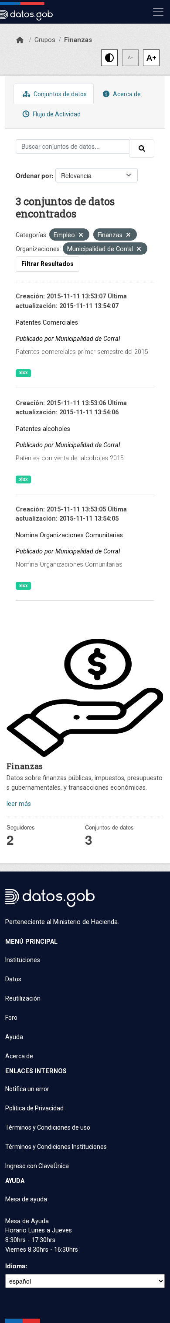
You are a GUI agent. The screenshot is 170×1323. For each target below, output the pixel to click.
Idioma (15, 1265)
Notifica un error (27, 1088)
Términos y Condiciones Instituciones (56, 1146)
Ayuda (14, 1036)
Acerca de (126, 94)
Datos (13, 979)
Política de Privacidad (34, 1108)
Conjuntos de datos (59, 94)
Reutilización (23, 998)
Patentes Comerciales (47, 322)
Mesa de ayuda (26, 1199)
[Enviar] (141, 148)
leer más (19, 804)
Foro (11, 1017)
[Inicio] (20, 40)
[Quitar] (81, 235)
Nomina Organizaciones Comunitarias (69, 535)
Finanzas (78, 40)
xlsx (23, 372)
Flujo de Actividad (56, 114)
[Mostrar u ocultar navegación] (158, 12)
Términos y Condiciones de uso (47, 1127)
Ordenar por (33, 175)
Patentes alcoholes (43, 429)
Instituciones (22, 959)
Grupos (44, 40)
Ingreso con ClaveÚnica (37, 1165)
